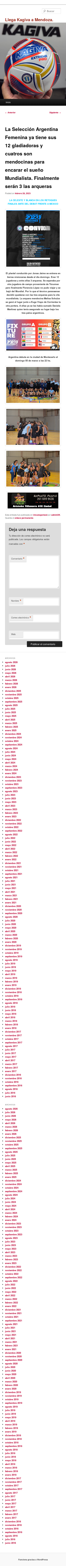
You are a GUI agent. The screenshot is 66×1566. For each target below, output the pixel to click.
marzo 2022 (11, 852)
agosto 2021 (11, 877)
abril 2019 (10, 974)
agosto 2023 (11, 791)
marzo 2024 (11, 766)
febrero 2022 (11, 855)
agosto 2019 (11, 960)
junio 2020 (10, 924)
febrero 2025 (11, 726)
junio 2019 (10, 967)
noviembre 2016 (13, 1078)
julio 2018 (10, 1006)
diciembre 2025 (13, 690)
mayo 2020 (10, 927)
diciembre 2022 (13, 820)
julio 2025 (10, 708)
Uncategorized (40, 514)
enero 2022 (10, 859)
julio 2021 (10, 881)
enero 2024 (10, 773)
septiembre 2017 (13, 1042)
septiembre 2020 (13, 913)
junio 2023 (10, 798)
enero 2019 (10, 985)
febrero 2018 (11, 1024)
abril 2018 (10, 1017)
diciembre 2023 (13, 777)
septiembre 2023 (13, 787)
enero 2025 (10, 730)
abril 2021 (10, 891)
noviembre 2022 (13, 823)
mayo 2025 (10, 715)
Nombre (16, 600)
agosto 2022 (11, 834)
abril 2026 (10, 676)
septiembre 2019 (13, 956)
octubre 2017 (11, 1038)
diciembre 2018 (13, 988)
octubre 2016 (11, 1081)
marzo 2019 (11, 978)
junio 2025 (10, 712)
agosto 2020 (11, 916)
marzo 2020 (11, 934)
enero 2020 (10, 942)
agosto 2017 (11, 1046)
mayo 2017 (10, 1056)
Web (13, 634)
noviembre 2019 (13, 949)
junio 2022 (10, 841)
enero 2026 (10, 687)
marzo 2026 (11, 680)
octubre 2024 (11, 741)
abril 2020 (10, 931)
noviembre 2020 (13, 909)
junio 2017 (10, 1053)
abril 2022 (10, 848)
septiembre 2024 (13, 744)
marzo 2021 (11, 895)
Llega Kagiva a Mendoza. (29, 19)
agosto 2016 (11, 1089)
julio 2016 (10, 1092)
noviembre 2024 (13, 737)
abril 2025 (10, 719)
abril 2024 (10, 762)
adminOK (55, 514)
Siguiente (55, 112)
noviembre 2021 (13, 866)
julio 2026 (10, 665)
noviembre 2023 (13, 780)
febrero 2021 (11, 899)
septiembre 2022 (13, 830)
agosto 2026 (11, 662)
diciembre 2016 (13, 1074)
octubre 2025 (11, 698)
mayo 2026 (10, 672)
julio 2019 (10, 963)
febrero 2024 (11, 769)
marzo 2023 (11, 809)
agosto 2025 (11, 705)
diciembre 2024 (13, 733)
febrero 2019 (11, 981)
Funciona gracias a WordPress (33, 1559)
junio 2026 (10, 669)
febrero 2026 (11, 683)
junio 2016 (10, 1096)
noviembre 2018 (13, 992)
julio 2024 (10, 751)
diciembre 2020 (13, 906)
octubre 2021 (11, 870)
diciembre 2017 (13, 1031)
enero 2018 (10, 1028)
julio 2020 (10, 920)
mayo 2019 (10, 970)
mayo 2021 (10, 888)
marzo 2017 (11, 1064)
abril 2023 (10, 805)
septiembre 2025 (13, 701)
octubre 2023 (11, 784)
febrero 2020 (11, 938)
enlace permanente (24, 517)
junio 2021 (10, 884)
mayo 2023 (10, 802)
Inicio (8, 102)
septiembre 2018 (13, 999)
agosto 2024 (11, 748)
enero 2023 (10, 816)
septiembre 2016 (13, 1085)
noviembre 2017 (13, 1035)
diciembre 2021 (13, 863)
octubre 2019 (11, 952)
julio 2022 (10, 838)
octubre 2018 (11, 995)
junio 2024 (10, 755)
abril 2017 (10, 1060)
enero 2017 (10, 1071)
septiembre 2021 (13, 873)
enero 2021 (10, 902)
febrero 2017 (11, 1067)
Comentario (18, 558)
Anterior (10, 112)
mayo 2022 (10, 845)
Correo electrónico (21, 617)
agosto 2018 (11, 1002)
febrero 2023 (11, 812)
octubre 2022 (11, 827)
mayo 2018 (10, 1013)
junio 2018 (10, 1010)
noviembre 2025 (13, 694)
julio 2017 (10, 1049)
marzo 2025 (11, 723)
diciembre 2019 (13, 945)
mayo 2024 (10, 759)
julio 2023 (10, 794)
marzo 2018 (11, 1020)
